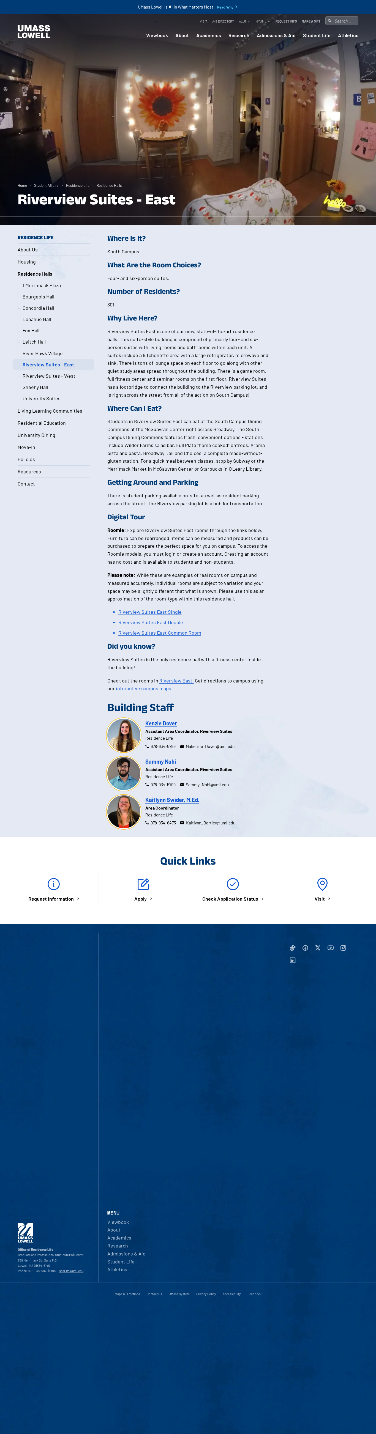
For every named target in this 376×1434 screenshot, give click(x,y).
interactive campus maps (143, 688)
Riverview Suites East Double (150, 622)
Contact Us (154, 1294)
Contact (26, 484)
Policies (26, 459)
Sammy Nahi (160, 761)
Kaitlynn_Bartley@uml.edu (210, 822)
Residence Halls (109, 185)
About (182, 35)
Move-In (26, 447)
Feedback (254, 1294)
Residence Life (77, 185)
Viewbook (157, 35)
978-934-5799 (163, 746)
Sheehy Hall (35, 387)
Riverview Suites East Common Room (159, 633)
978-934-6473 (163, 822)
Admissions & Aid (276, 35)
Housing (27, 262)
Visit (203, 21)
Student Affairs (46, 185)
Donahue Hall (37, 319)
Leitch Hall (34, 342)
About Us (28, 249)
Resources (29, 471)
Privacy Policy (206, 1294)
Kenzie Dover (161, 723)
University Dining (36, 435)
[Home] (34, 31)
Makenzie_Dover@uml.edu (210, 746)
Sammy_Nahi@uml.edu (207, 784)
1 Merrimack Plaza (42, 285)
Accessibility (232, 1294)
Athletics (348, 35)
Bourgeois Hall (38, 297)
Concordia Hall (38, 308)
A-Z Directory (223, 21)
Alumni (244, 21)
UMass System (179, 1294)
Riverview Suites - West (49, 376)
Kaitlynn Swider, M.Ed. (172, 799)
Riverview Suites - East (48, 364)
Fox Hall (31, 330)
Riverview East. (176, 681)
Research (238, 35)
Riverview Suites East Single (150, 612)
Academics (208, 35)
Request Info (286, 21)
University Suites (42, 398)
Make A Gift (311, 21)
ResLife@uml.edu (71, 1271)
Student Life (317, 35)
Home (22, 185)
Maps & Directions (127, 1294)
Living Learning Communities (50, 411)
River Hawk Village (43, 353)
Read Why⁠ (225, 7)
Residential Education (42, 423)
